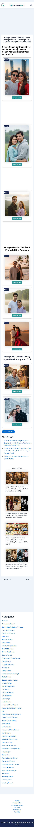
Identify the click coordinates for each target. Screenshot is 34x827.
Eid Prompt (5, 667)
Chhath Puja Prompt (8, 652)
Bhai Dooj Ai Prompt (8, 633)
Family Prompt (6, 671)
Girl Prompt (5, 689)
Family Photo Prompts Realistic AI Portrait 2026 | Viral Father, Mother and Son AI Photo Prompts (16, 515)
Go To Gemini (8, 431)
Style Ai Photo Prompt (9, 770)
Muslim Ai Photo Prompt (10, 739)
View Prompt (17, 98)
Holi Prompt (6, 699)
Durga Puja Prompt (8, 664)
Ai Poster (5, 621)
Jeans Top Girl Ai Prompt (10, 717)
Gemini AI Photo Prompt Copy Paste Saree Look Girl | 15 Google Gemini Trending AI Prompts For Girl (17, 451)
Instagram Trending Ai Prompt (11, 708)
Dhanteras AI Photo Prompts (11, 658)
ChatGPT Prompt (7, 649)
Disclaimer (17, 807)
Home (17, 800)
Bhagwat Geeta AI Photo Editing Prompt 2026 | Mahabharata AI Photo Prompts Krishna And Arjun (17, 489)
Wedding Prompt (7, 783)
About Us (17, 812)
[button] (31, 5)
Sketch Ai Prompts (8, 767)
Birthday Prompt (7, 639)
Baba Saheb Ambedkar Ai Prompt (12, 627)
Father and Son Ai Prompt (10, 674)
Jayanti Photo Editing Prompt (11, 714)
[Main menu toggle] (3, 5)
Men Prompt (6, 733)
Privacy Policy (17, 803)
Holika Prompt (6, 702)
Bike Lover (5, 636)
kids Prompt (6, 724)
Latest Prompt (6, 727)
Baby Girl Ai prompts (8, 630)
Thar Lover (5, 773)
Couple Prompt (7, 655)
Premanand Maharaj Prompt (11, 749)
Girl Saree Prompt (7, 692)
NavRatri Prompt (7, 742)
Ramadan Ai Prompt (8, 761)
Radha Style (6, 755)
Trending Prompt (7, 777)
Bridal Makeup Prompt (9, 646)
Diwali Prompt (6, 661)
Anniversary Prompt (8, 624)
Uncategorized (7, 780)
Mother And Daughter (9, 736)
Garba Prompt (6, 677)
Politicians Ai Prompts (9, 745)
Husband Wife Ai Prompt (10, 705)
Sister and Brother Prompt (10, 764)
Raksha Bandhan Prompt (10, 758)
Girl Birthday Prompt (8, 686)
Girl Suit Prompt (7, 696)
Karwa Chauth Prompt (9, 720)
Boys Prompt (6, 643)
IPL (3, 711)
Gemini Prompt (7, 683)
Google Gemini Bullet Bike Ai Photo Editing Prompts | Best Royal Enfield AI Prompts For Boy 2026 (17, 566)
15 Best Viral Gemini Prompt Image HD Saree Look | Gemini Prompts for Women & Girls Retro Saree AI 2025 (17, 443)
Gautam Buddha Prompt (9, 680)
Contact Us (17, 810)
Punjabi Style (6, 752)
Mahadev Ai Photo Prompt (10, 730)
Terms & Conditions (17, 805)
